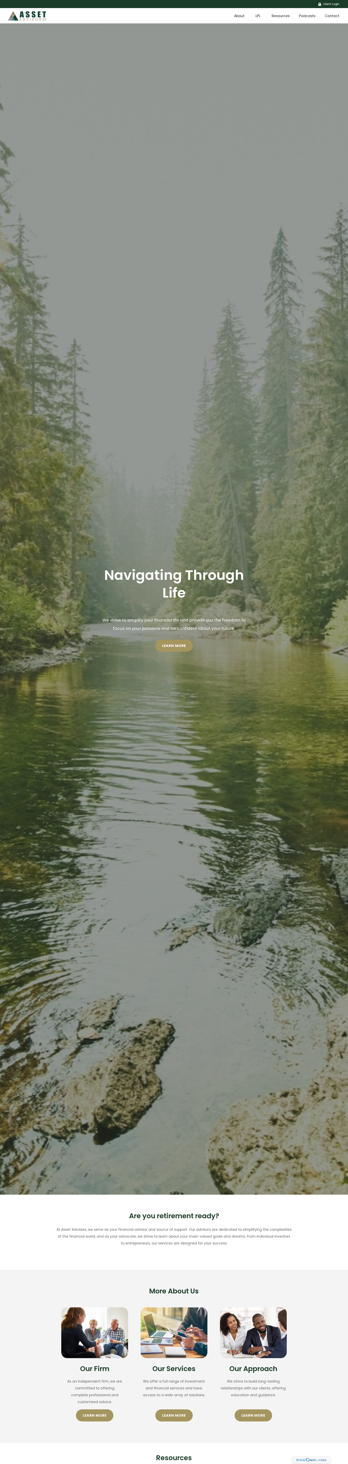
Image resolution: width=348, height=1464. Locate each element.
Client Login (331, 4)
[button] (239, 15)
